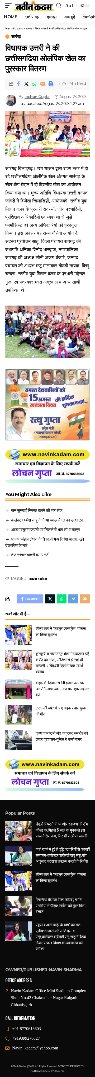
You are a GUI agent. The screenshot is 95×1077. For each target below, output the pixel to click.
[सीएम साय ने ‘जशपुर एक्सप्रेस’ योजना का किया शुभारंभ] (18, 635)
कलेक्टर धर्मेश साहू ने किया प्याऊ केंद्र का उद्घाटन (47, 520)
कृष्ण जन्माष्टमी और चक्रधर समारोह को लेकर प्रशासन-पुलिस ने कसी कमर (62, 736)
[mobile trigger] (9, 5)
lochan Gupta (37, 96)
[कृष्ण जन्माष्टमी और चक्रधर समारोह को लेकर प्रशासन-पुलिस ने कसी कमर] (18, 740)
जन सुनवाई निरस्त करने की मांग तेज (36, 510)
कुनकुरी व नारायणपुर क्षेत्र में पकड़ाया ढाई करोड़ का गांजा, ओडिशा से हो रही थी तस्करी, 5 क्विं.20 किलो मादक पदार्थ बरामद (62, 662)
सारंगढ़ (16, 36)
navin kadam (38, 578)
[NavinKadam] (34, 5)
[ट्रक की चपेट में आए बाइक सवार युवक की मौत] (18, 715)
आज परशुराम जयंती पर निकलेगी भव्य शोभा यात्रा (45, 529)
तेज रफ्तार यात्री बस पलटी (30, 554)
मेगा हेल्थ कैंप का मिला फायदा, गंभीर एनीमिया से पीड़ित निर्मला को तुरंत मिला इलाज (60, 905)
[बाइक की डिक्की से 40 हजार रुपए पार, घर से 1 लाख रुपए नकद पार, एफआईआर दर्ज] (18, 689)
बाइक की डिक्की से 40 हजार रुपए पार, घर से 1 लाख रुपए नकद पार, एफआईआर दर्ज (62, 688)
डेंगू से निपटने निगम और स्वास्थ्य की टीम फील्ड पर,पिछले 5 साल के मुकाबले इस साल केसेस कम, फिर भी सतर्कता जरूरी (62, 829)
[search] (59, 5)
